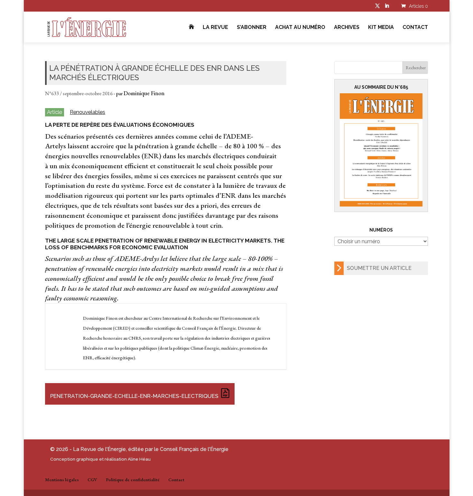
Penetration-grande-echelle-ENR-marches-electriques (134, 396)
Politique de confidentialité (133, 479)
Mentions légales (62, 479)
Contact (415, 27)
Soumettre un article (379, 268)
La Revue (215, 27)
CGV (92, 479)
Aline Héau (139, 459)
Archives (346, 27)
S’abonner (251, 27)
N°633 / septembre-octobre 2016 (79, 93)
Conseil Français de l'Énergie (194, 449)
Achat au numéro (300, 27)
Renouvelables (87, 112)
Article (54, 112)
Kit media (381, 27)
